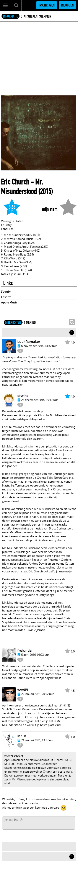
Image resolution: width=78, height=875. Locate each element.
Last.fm (6, 297)
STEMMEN (45, 16)
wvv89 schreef (13, 756)
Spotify (6, 291)
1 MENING (30, 322)
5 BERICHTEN (13, 322)
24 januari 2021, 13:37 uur (37, 740)
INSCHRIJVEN (47, 5)
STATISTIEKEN (29, 16)
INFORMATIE (10, 16)
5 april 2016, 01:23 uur (35, 655)
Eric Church (15, 182)
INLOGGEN (67, 5)
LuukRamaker (28, 341)
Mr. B (21, 736)
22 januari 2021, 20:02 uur (37, 694)
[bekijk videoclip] (39, 235)
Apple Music (9, 302)
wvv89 (22, 689)
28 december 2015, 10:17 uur (39, 400)
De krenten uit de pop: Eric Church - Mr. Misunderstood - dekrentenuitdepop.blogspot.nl (39, 417)
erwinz (22, 395)
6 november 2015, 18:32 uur (39, 346)
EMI (11, 229)
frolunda (24, 650)
